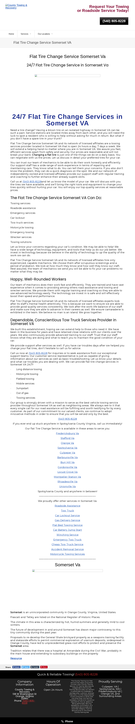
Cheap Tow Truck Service (67, 544)
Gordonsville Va (67, 467)
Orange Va (67, 443)
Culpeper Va (67, 452)
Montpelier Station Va (67, 476)
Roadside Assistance (67, 505)
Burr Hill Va (68, 462)
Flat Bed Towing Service (67, 525)
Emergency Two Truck (67, 539)
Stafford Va (67, 438)
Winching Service (67, 534)
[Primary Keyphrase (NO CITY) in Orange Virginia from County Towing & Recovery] (20, 6)
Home (11, 34)
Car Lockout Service (67, 515)
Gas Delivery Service (67, 520)
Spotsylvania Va (67, 447)
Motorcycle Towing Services (67, 554)
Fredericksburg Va (67, 433)
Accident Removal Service (67, 549)
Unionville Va (67, 486)
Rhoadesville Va (68, 481)
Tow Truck (67, 510)
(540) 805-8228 (114, 21)
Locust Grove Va (67, 472)
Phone (68, 721)
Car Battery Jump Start (67, 530)
